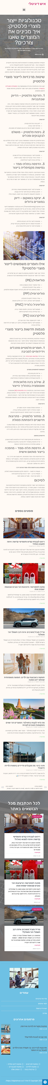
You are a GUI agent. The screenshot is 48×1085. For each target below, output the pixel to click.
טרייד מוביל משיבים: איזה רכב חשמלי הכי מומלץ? (26, 930)
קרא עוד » (42, 558)
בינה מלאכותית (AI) (20, 390)
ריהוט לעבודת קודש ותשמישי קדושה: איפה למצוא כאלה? (26, 838)
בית (42, 48)
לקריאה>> (37, 852)
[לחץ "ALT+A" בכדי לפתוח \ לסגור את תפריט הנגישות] (45, 1082)
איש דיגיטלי (37, 4)
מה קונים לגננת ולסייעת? (36, 1037)
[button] (24, 9)
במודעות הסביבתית (32, 356)
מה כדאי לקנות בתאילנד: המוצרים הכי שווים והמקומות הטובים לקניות (25, 723)
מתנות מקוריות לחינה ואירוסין (34, 1026)
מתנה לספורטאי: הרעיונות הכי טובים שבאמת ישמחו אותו (26, 884)
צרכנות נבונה (36, 48)
